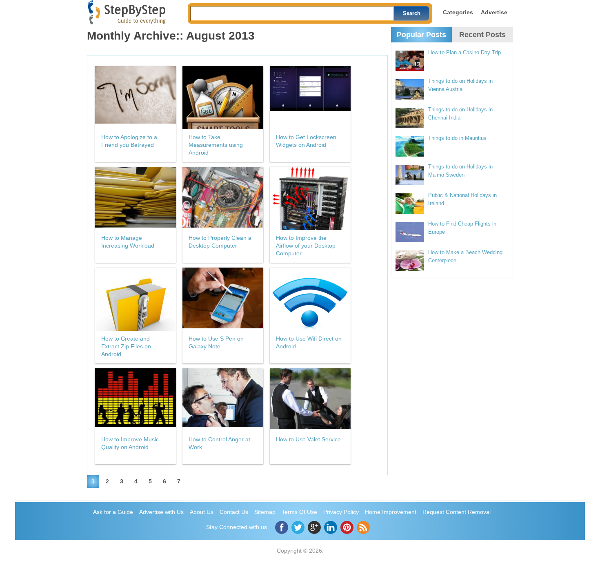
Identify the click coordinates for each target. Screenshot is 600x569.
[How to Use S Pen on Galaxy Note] (222, 299)
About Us (201, 512)
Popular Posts (421, 35)
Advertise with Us (161, 512)
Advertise (494, 12)
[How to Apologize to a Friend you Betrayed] (135, 97)
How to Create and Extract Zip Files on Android (126, 346)
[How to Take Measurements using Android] (222, 97)
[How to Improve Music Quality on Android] (135, 400)
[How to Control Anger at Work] (222, 400)
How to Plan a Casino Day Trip (464, 52)
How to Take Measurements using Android (216, 145)
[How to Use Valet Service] (310, 400)
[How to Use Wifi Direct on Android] (310, 299)
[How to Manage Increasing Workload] (135, 198)
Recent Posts (482, 35)
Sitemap (265, 512)
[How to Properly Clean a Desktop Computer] (222, 198)
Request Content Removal (456, 512)
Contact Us (234, 512)
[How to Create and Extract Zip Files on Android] (135, 299)
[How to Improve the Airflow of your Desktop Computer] (310, 198)
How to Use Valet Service (308, 439)
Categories (458, 12)
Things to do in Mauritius (457, 138)
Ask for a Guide (113, 512)
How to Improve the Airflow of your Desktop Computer (306, 246)
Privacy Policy (341, 512)
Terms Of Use (299, 512)
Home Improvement (390, 512)
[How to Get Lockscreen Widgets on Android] (310, 97)
